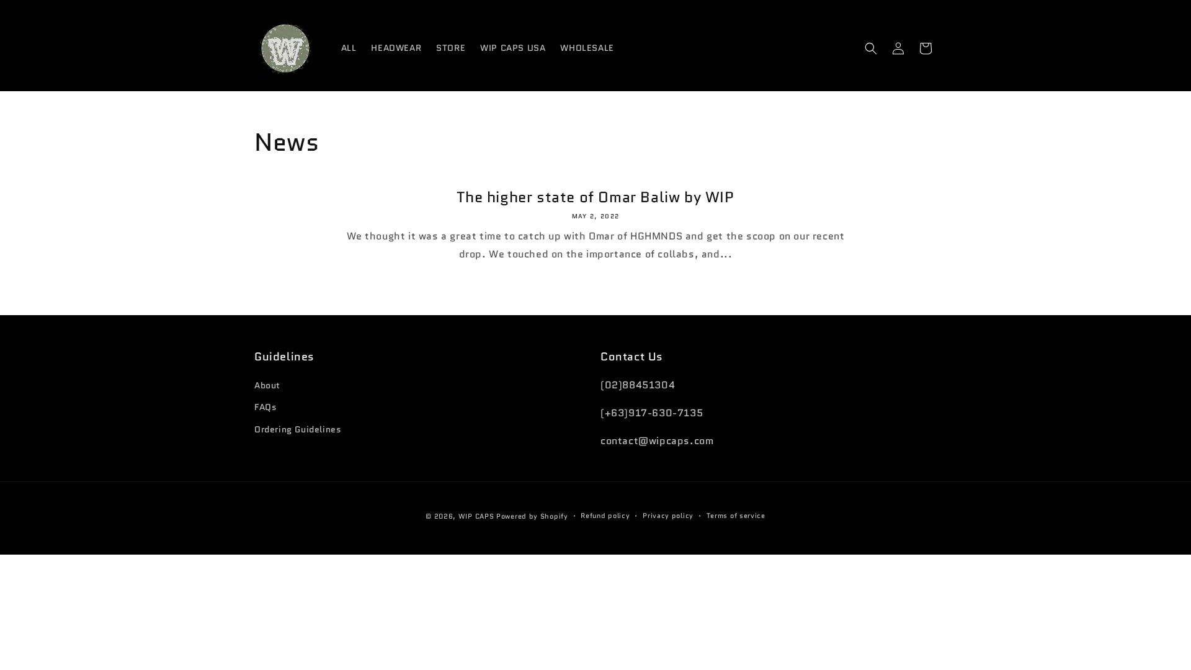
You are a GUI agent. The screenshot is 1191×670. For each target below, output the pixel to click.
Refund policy (605, 515)
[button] (871, 48)
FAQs (265, 407)
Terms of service (736, 515)
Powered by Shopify (532, 516)
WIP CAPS (476, 516)
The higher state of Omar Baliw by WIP (595, 197)
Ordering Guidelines (297, 429)
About (267, 385)
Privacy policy (668, 515)
